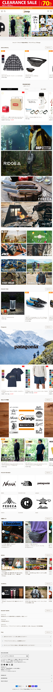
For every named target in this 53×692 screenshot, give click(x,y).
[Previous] (2, 27)
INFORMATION (4, 678)
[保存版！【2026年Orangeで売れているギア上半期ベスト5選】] (36, 564)
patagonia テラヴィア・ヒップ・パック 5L (34, 545)
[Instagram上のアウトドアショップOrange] (2, 664)
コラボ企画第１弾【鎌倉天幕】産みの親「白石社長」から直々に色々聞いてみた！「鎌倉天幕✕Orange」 (12, 574)
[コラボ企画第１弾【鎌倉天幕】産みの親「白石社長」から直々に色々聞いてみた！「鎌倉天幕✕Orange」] (13, 564)
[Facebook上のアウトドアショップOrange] (4, 664)
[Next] (51, 27)
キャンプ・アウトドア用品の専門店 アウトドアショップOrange (28, 689)
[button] (3, 531)
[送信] (27, 656)
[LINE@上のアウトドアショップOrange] (12, 664)
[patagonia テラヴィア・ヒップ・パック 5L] (36, 532)
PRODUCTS (3, 675)
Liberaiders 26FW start (7, 545)
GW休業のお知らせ (5, 621)
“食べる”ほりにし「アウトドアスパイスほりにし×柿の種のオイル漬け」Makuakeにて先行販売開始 (22, 626)
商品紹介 (8, 544)
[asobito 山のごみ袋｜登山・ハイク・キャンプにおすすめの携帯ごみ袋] (36, 592)
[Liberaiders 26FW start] (13, 532)
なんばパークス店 (28, 544)
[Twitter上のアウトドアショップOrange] (9, 664)
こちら (15, 662)
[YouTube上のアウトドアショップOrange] (7, 664)
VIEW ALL (48, 47)
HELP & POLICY (4, 681)
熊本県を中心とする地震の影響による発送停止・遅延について (14, 616)
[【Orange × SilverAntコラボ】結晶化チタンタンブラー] (13, 592)
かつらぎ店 (4, 544)
